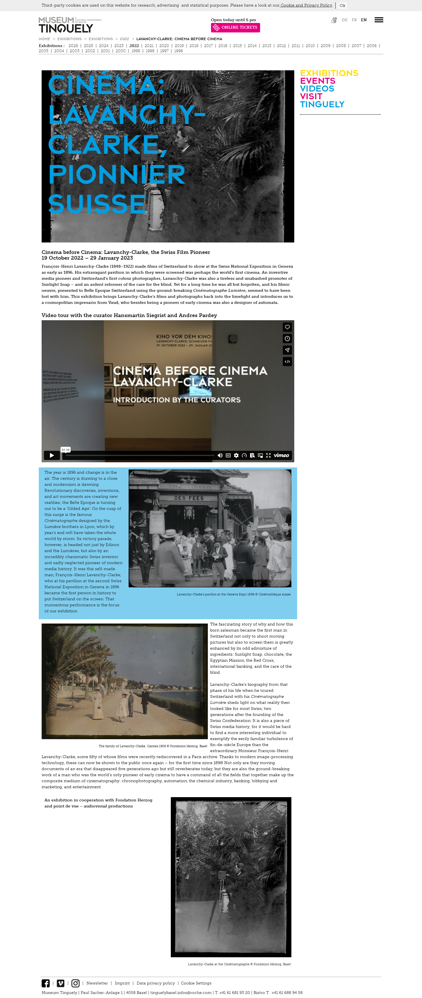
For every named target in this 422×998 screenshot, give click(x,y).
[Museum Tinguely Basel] (70, 31)
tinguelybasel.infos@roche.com (181, 992)
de (345, 20)
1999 (135, 50)
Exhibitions (70, 38)
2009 (325, 45)
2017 (208, 45)
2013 (266, 45)
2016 (222, 45)
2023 (119, 45)
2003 (75, 50)
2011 (296, 45)
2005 (44, 50)
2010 (310, 45)
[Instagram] (75, 983)
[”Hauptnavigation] (379, 20)
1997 (164, 50)
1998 (150, 50)
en (364, 20)
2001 (105, 50)
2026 (73, 45)
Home (45, 38)
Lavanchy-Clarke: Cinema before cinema (179, 38)
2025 (88, 45)
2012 (281, 45)
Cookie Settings (196, 983)
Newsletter (97, 983)
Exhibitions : (52, 45)
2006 (372, 45)
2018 (193, 45)
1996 (178, 50)
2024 (104, 45)
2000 (121, 50)
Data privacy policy (156, 983)
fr (354, 20)
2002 (90, 50)
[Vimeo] (61, 983)
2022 (125, 38)
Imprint (122, 983)
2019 (179, 45)
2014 (252, 45)
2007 (356, 45)
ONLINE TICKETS (239, 27)
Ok (342, 5)
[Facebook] (46, 983)
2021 (149, 45)
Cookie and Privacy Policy (306, 5)
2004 (59, 50)
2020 (164, 45)
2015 (237, 45)
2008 (341, 45)
